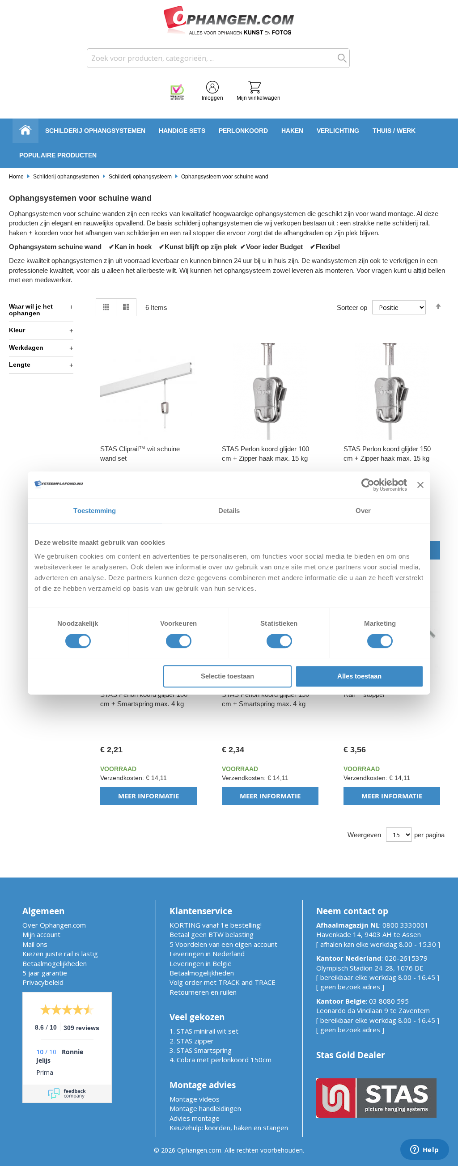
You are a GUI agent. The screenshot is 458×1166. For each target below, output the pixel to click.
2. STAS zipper (192, 1040)
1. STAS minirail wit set (204, 1030)
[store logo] (229, 20)
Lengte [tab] (19, 364)
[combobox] (218, 58)
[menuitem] (95, 131)
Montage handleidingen (205, 1108)
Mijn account (41, 934)
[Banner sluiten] (420, 485)
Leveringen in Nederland (207, 953)
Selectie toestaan (227, 676)
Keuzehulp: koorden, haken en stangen (229, 1127)
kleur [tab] (17, 330)
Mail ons (34, 944)
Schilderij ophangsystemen (66, 177)
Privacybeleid (43, 982)
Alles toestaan (359, 676)
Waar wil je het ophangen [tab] (31, 310)
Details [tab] (229, 510)
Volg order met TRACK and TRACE (223, 982)
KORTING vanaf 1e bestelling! (216, 924)
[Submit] (340, 58)
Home (16, 177)
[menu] (229, 143)
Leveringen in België (201, 963)
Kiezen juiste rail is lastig (60, 953)
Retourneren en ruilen (203, 992)
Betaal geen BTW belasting (212, 934)
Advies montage (195, 1118)
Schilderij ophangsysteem (141, 177)
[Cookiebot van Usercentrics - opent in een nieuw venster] (368, 485)
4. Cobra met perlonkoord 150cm (220, 1059)
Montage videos (195, 1098)
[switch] (178, 642)
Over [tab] (363, 510)
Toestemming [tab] (94, 510)
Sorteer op (352, 307)
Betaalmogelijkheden (54, 963)
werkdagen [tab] (26, 347)
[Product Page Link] (148, 437)
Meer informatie (148, 796)
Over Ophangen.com (54, 924)
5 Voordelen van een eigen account (223, 944)
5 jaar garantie (44, 972)
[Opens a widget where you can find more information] (424, 1150)
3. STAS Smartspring (201, 1050)
